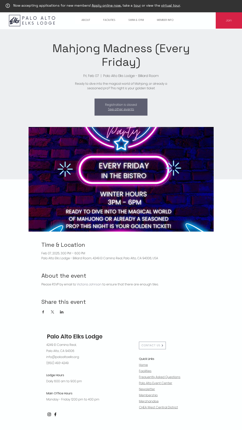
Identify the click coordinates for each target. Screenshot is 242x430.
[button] (86, 20)
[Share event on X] (52, 311)
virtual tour (170, 5)
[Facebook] (55, 414)
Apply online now (106, 5)
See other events (121, 109)
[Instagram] (49, 414)
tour (137, 5)
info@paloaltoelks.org (62, 357)
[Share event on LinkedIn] (62, 311)
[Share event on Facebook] (43, 311)
